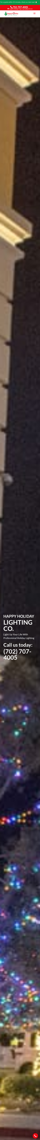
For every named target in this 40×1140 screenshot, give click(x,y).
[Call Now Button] (35, 1136)
